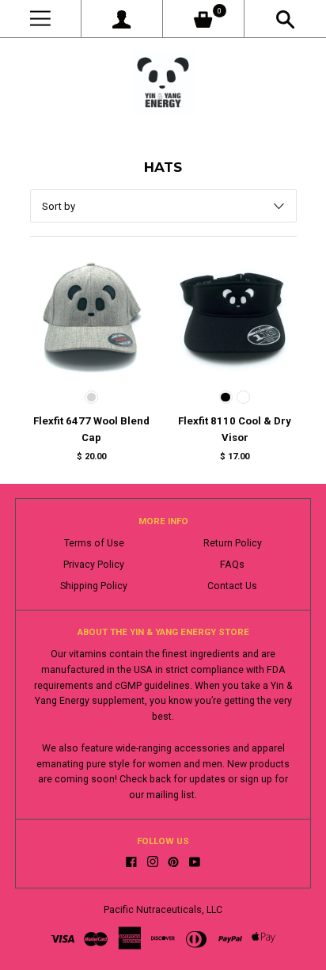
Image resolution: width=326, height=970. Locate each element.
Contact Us (232, 586)
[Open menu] (40, 19)
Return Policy (232, 543)
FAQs (232, 564)
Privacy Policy (93, 564)
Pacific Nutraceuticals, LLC (163, 909)
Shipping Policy (93, 586)
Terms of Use (94, 543)
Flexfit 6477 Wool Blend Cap (91, 429)
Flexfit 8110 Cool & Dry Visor (234, 429)
